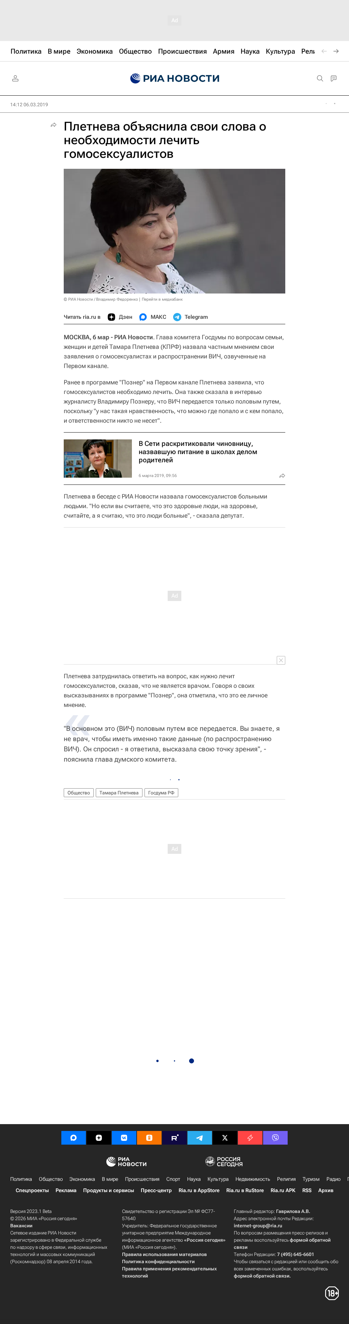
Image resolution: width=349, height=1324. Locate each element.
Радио (333, 1179)
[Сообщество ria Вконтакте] (124, 1138)
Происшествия (142, 1179)
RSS (307, 1190)
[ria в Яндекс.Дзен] (99, 1138)
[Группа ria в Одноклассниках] (149, 1138)
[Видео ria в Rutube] (174, 1138)
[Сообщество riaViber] (275, 1138)
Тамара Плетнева (119, 792)
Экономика (82, 1179)
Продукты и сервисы (108, 1190)
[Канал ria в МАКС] (73, 1138)
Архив (325, 1190)
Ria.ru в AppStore (199, 1190)
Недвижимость (253, 1179)
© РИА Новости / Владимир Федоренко (101, 299)
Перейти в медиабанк (162, 299)
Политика (21, 1179)
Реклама (66, 1190)
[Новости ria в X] (225, 1138)
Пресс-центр (156, 1190)
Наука (194, 1179)
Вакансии (21, 1225)
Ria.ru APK (283, 1190)
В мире (110, 1179)
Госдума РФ (161, 792)
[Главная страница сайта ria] (175, 79)
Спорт (173, 1179)
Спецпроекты (32, 1190)
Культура (218, 1179)
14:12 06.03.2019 (29, 104)
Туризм (311, 1179)
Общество (78, 792)
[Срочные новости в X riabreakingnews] (250, 1138)
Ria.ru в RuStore (245, 1190)
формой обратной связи (261, 1276)
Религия (286, 1179)
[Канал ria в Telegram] (199, 1138)
